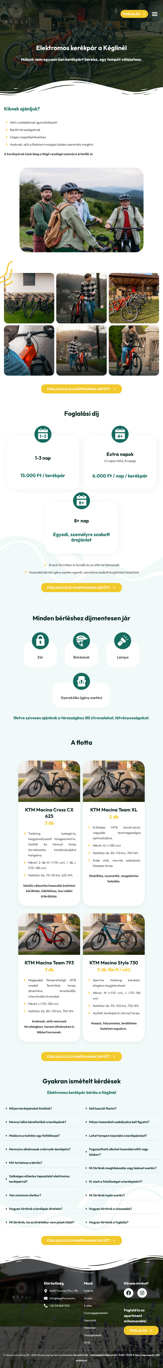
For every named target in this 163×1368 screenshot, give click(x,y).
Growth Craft (81, 1354)
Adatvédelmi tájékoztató (103, 1354)
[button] (154, 14)
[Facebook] (128, 1293)
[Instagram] (142, 1293)
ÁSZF (122, 1354)
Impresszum (148, 1354)
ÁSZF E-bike (133, 1354)
